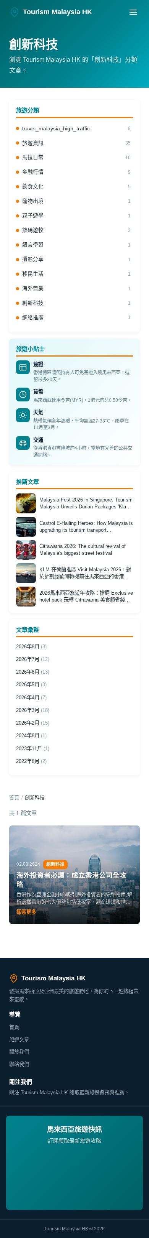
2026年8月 (31, 646)
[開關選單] (133, 12)
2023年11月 (32, 748)
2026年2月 (32, 723)
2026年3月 (32, 710)
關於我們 (19, 1052)
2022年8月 (31, 761)
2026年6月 (32, 672)
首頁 (14, 798)
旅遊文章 (19, 1039)
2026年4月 (31, 697)
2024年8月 (31, 735)
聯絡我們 (19, 1064)
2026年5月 (31, 684)
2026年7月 (32, 659)
